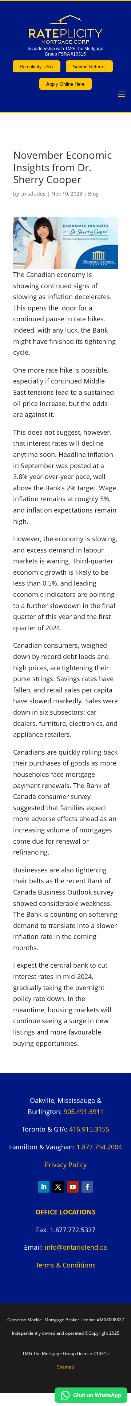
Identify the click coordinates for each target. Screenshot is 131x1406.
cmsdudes (32, 193)
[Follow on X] (58, 1187)
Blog (93, 193)
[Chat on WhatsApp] (91, 1400)
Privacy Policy (66, 1164)
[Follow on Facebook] (87, 1187)
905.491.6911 (84, 1111)
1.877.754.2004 (99, 1146)
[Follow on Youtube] (73, 1187)
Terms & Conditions (66, 1265)
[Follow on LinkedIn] (43, 1187)
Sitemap (65, 1367)
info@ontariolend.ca (76, 1247)
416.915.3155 (89, 1129)
